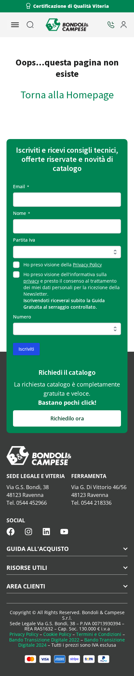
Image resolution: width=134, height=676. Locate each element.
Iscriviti (26, 349)
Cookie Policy (57, 634)
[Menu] (15, 24)
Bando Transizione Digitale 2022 (44, 640)
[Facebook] (11, 532)
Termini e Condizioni (98, 634)
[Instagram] (28, 532)
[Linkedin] (46, 532)
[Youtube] (64, 532)
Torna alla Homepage (67, 94)
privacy (31, 281)
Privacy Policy (87, 264)
